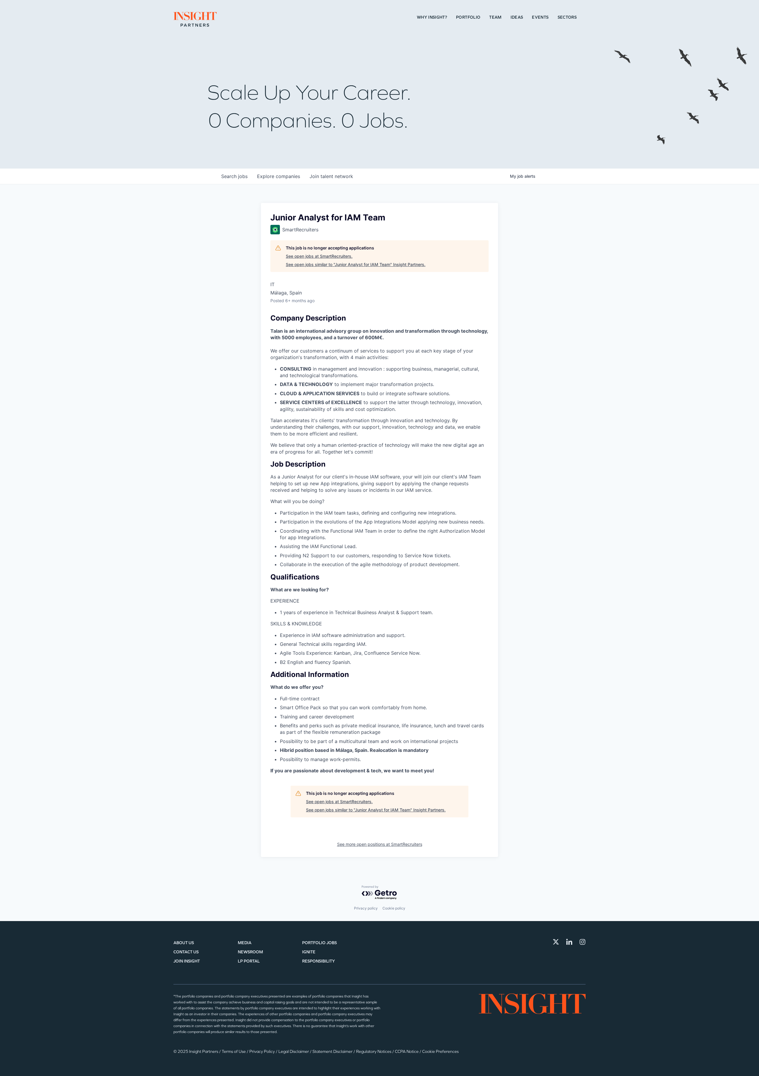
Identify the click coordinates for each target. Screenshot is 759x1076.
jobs (234, 176)
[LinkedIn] (569, 942)
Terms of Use (234, 1051)
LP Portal (249, 961)
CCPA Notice (407, 1051)
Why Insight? (432, 17)
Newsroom (250, 952)
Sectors (567, 17)
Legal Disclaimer (294, 1051)
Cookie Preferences (440, 1051)
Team (495, 17)
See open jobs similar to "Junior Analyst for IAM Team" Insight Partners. (355, 264)
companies (278, 176)
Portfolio (468, 17)
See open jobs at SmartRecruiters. (319, 256)
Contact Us (186, 952)
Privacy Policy (262, 1051)
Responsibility (318, 961)
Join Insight (186, 961)
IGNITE (308, 952)
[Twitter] (556, 942)
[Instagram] (583, 942)
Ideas (517, 17)
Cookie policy (393, 908)
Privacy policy (366, 908)
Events (540, 17)
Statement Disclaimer (332, 1051)
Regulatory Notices (374, 1051)
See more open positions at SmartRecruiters (379, 844)
